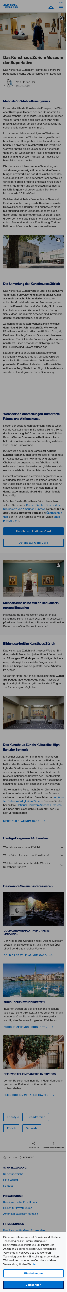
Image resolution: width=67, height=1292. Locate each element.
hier (34, 1264)
